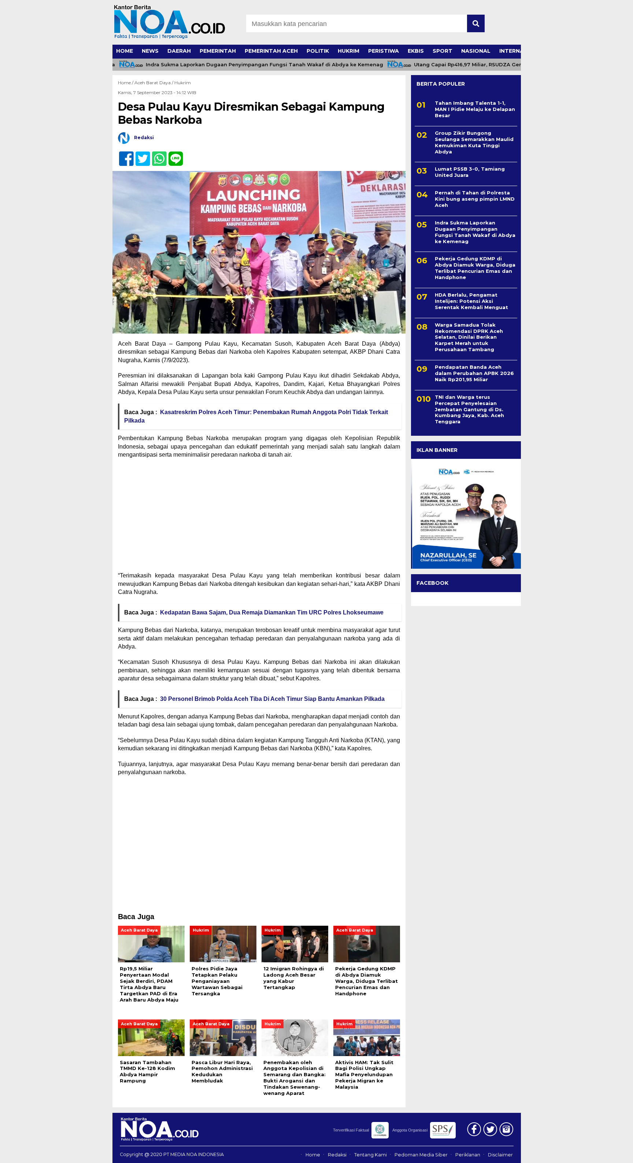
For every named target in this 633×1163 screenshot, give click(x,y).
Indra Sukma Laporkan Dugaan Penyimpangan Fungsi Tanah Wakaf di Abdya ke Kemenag (244, 64)
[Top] (606, 1152)
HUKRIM (348, 51)
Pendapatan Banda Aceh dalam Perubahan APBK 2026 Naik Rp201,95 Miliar (474, 373)
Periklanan (467, 1155)
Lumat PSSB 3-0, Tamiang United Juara (470, 172)
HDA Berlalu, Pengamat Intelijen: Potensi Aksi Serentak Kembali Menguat (471, 301)
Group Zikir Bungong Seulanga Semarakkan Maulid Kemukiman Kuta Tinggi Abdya (474, 142)
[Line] (173, 155)
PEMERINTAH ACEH (271, 51)
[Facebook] (123, 155)
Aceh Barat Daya (152, 82)
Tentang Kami (370, 1155)
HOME (124, 51)
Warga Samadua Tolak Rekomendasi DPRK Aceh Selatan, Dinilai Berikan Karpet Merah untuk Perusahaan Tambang (469, 337)
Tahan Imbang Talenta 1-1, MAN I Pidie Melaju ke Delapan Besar (475, 109)
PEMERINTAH (218, 51)
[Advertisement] (259, 517)
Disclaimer (500, 1155)
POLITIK (318, 51)
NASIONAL (476, 51)
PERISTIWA (383, 51)
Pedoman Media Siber (421, 1155)
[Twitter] (140, 155)
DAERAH (179, 51)
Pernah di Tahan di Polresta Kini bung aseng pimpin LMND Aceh (475, 199)
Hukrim (182, 82)
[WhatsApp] (156, 155)
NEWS (150, 51)
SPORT (442, 51)
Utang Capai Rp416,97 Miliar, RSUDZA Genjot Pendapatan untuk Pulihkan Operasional (504, 64)
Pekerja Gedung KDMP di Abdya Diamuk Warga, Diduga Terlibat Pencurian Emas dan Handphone (475, 268)
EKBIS (416, 51)
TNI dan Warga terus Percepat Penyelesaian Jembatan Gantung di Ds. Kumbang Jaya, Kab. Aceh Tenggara (469, 409)
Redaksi (337, 1155)
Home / (126, 82)
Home (313, 1155)
